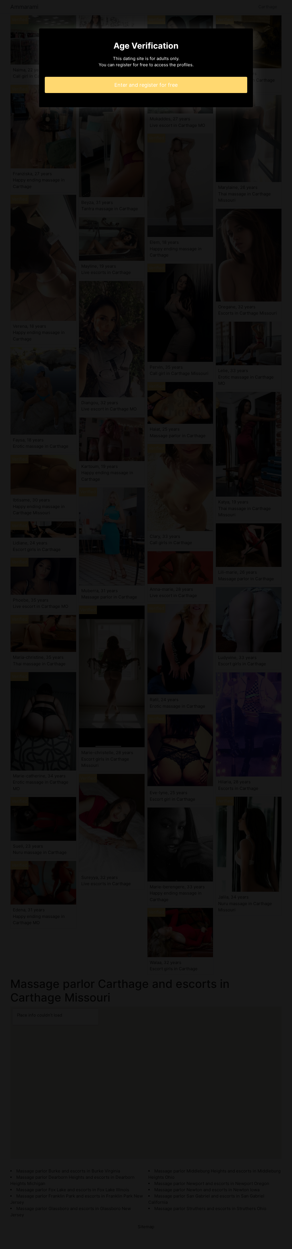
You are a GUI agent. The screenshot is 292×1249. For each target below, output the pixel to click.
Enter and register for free (146, 85)
